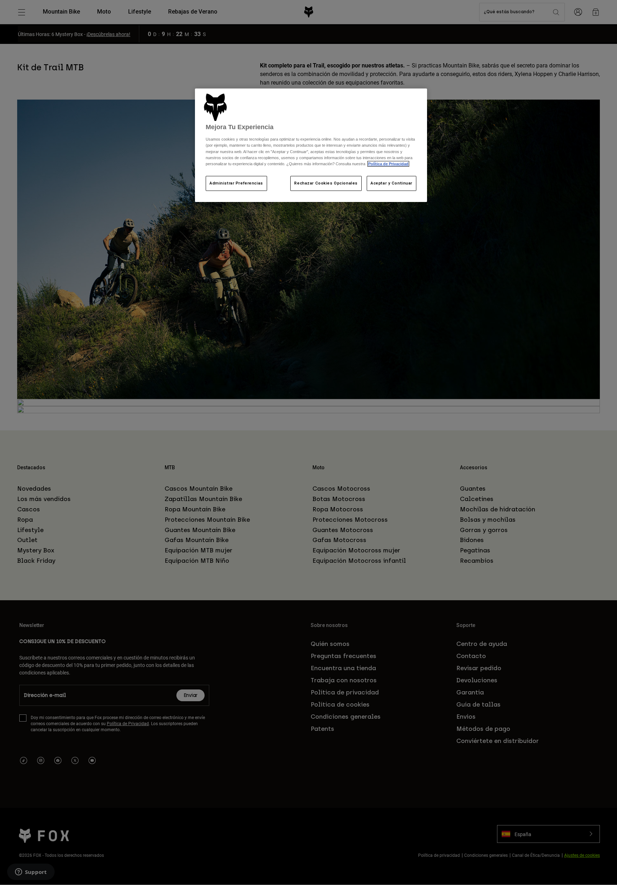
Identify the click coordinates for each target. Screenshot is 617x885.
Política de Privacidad (388, 164)
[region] (311, 145)
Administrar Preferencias (236, 183)
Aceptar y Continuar (391, 183)
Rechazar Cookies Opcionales (325, 183)
